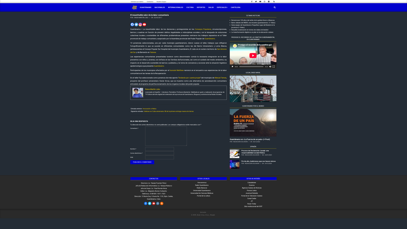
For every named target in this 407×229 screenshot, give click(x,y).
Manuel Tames (220, 78)
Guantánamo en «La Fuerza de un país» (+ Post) (250, 139)
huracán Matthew (177, 70)
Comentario (134, 128)
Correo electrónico (136, 153)
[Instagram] (140, 24)
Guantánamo (210, 39)
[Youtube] (144, 24)
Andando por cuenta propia (189, 78)
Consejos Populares (203, 29)
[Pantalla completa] (274, 67)
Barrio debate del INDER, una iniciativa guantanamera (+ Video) (253, 23)
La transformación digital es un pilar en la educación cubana (252, 32)
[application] (253, 55)
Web (131, 157)
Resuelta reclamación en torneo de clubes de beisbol (249, 30)
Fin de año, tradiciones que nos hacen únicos (258, 161)
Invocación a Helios (149, 109)
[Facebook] (132, 24)
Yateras (153, 52)
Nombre (133, 149)
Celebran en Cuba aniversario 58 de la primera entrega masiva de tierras (169, 111)
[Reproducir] (232, 67)
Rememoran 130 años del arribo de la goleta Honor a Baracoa (253, 20)
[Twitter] (136, 24)
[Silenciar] (270, 67)
